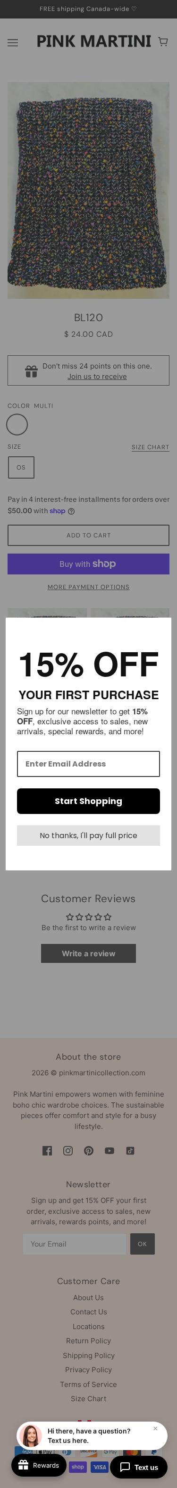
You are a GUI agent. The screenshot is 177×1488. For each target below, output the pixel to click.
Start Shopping (88, 801)
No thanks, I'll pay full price (88, 835)
